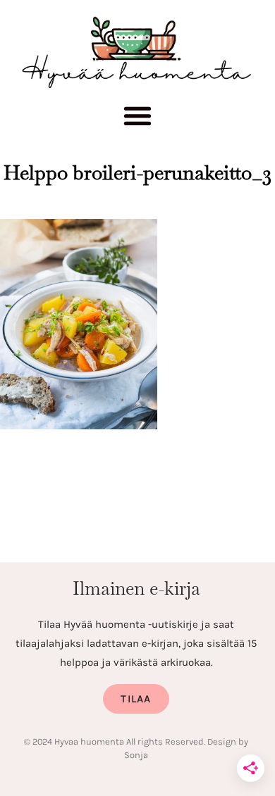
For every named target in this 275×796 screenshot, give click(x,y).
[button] (138, 120)
